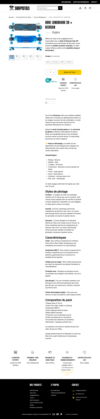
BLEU (48, 62)
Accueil (11, 17)
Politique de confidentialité (40, 414)
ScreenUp (75, 414)
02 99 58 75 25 (80, 394)
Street (32, 405)
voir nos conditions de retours (68, 372)
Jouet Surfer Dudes (36, 402)
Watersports (34, 390)
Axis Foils (33, 393)
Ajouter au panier (69, 72)
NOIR (62, 62)
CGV (50, 414)
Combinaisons (34, 395)
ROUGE (69, 62)
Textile (32, 398)
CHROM (55, 62)
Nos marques (55, 390)
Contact (53, 395)
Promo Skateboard (40, 17)
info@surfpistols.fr (81, 390)
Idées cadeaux (34, 400)
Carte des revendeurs (58, 393)
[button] (39, 23)
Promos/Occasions (36, 407)
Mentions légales (27, 414)
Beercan (53, 99)
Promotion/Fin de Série (23, 17)
